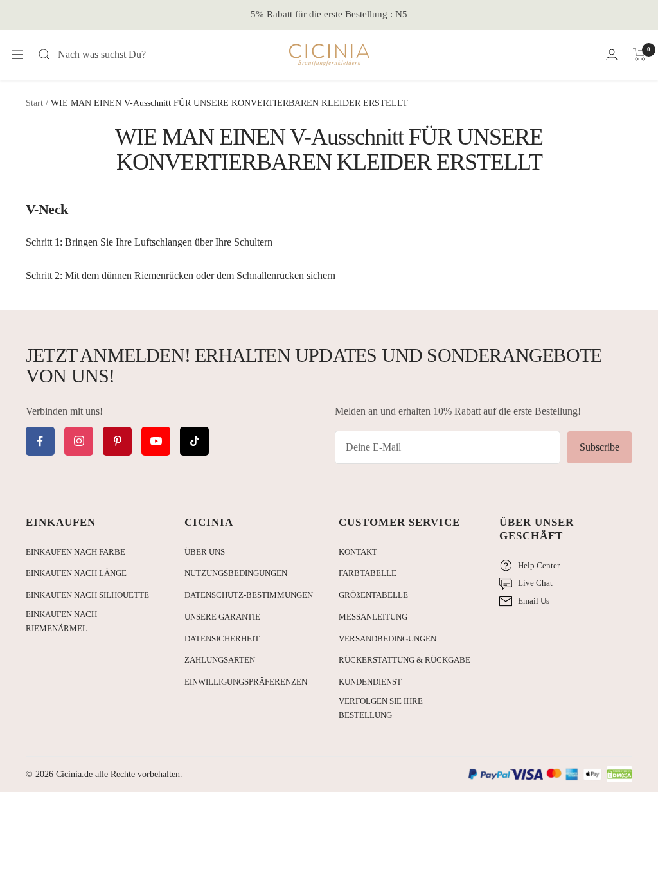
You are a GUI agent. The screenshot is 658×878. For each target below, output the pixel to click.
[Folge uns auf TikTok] (194, 441)
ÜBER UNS (204, 552)
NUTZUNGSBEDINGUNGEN (235, 573)
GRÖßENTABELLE (373, 595)
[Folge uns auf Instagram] (78, 441)
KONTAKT (358, 552)
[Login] (612, 54)
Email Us (533, 600)
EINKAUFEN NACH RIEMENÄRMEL (61, 621)
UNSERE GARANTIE (222, 617)
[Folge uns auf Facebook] (40, 441)
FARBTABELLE (367, 573)
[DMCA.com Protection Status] (619, 774)
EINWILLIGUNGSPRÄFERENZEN (245, 681)
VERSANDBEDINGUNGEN (387, 638)
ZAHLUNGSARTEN (219, 660)
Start (34, 103)
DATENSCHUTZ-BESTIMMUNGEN (248, 595)
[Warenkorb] (639, 54)
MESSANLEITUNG (373, 617)
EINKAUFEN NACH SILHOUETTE (87, 595)
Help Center (539, 565)
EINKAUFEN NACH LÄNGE (76, 573)
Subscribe (599, 447)
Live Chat (535, 582)
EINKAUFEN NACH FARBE (75, 552)
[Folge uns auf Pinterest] (117, 441)
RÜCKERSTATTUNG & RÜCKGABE (404, 660)
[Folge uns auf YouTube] (155, 441)
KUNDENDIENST (370, 681)
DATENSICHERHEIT (222, 638)
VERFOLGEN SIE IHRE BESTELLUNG (381, 708)
